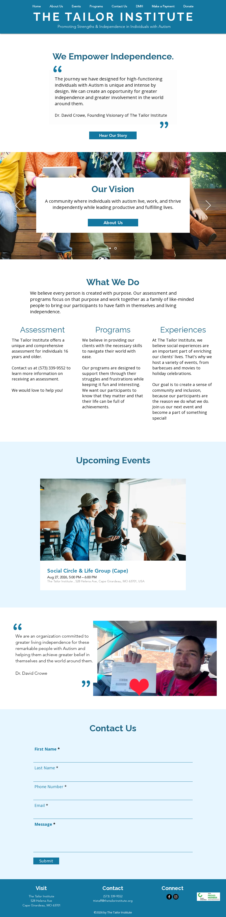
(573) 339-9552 (51, 368)
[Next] (208, 205)
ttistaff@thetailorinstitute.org (113, 901)
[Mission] (110, 248)
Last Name (44, 768)
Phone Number (48, 787)
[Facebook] (169, 897)
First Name (45, 749)
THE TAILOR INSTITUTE (113, 16)
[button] (56, 6)
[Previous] (17, 205)
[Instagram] (176, 897)
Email (39, 805)
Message (43, 824)
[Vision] (115, 248)
